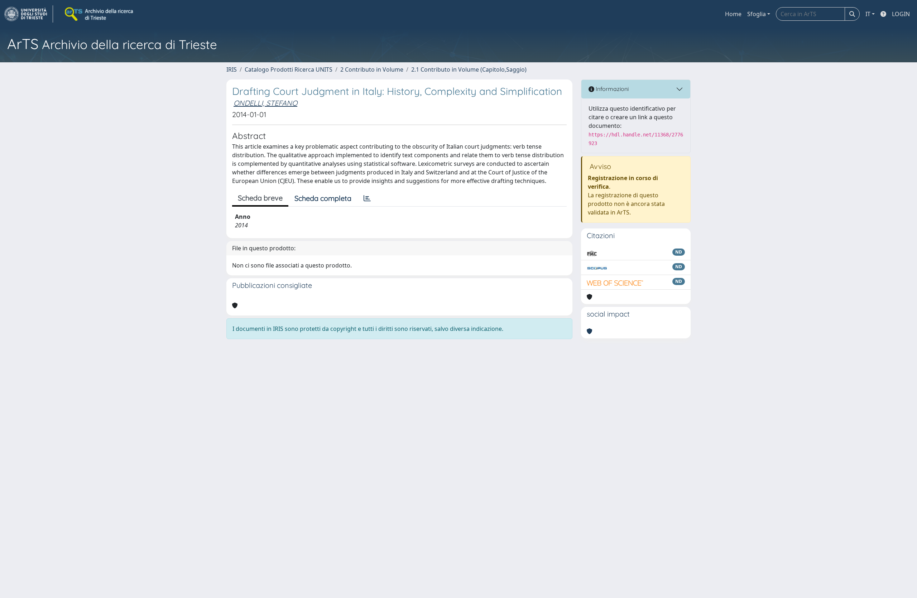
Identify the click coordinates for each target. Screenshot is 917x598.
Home (733, 14)
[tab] (367, 198)
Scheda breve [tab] (260, 197)
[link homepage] (28, 14)
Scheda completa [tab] (322, 198)
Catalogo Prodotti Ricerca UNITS (288, 69)
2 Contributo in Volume (371, 69)
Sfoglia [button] (756, 14)
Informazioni (611, 88)
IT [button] (867, 14)
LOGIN (901, 14)
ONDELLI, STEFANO (265, 102)
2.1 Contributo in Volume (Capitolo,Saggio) (469, 69)
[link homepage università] (99, 14)
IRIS (231, 69)
